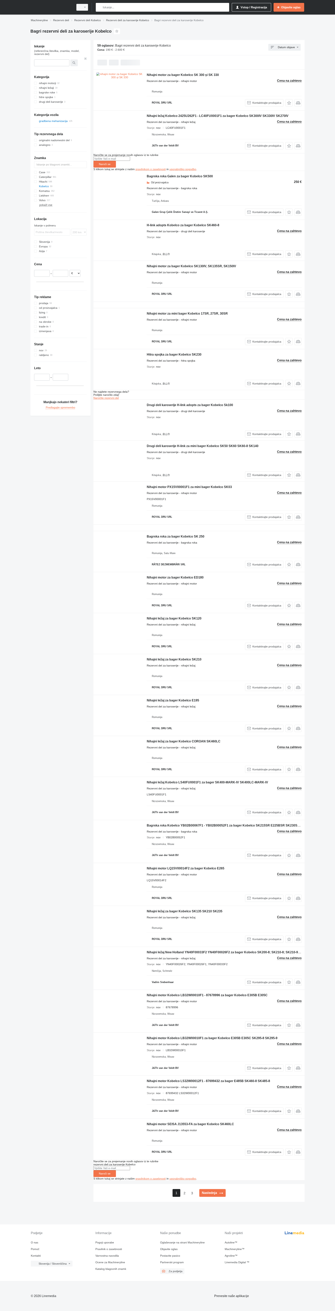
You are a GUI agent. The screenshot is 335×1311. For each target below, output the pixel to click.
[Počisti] (85, 58)
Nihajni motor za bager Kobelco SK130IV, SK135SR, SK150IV (191, 266)
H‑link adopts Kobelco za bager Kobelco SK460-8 (183, 225)
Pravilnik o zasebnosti (108, 1249)
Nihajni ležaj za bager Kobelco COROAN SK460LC (183, 741)
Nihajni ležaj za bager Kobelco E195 (173, 700)
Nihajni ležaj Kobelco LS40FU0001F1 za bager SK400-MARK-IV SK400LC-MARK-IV (207, 782)
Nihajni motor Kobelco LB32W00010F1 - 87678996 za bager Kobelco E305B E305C (207, 995)
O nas (34, 1242)
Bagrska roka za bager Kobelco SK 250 (175, 536)
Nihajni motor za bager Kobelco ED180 (175, 577)
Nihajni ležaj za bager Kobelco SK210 (174, 659)
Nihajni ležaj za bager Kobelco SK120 (174, 618)
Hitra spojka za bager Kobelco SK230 (174, 354)
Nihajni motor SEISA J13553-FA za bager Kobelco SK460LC (190, 1124)
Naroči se (105, 164)
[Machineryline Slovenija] (51, 7)
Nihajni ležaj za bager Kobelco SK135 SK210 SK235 (184, 911)
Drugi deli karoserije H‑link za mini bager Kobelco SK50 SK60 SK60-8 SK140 (202, 446)
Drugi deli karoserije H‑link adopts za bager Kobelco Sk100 (190, 405)
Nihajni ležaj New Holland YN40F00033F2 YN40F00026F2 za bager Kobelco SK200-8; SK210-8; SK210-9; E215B (228, 952)
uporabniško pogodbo (182, 169)
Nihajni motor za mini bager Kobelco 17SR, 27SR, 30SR (187, 313)
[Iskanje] (99, 7)
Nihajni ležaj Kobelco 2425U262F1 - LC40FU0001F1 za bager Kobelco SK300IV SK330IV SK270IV (217, 115)
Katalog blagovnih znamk (110, 1268)
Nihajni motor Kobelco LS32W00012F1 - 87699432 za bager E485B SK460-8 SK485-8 (208, 1081)
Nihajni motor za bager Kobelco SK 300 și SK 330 (183, 75)
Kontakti (36, 1255)
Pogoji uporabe (104, 1242)
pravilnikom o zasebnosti (151, 169)
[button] (289, 102)
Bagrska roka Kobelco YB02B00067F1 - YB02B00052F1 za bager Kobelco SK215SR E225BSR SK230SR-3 (224, 825)
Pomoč (35, 1249)
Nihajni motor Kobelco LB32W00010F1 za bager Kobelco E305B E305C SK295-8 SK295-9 (212, 1038)
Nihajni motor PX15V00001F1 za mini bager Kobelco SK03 (189, 487)
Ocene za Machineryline (110, 1262)
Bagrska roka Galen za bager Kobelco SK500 (180, 176)
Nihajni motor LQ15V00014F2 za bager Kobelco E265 (185, 868)
